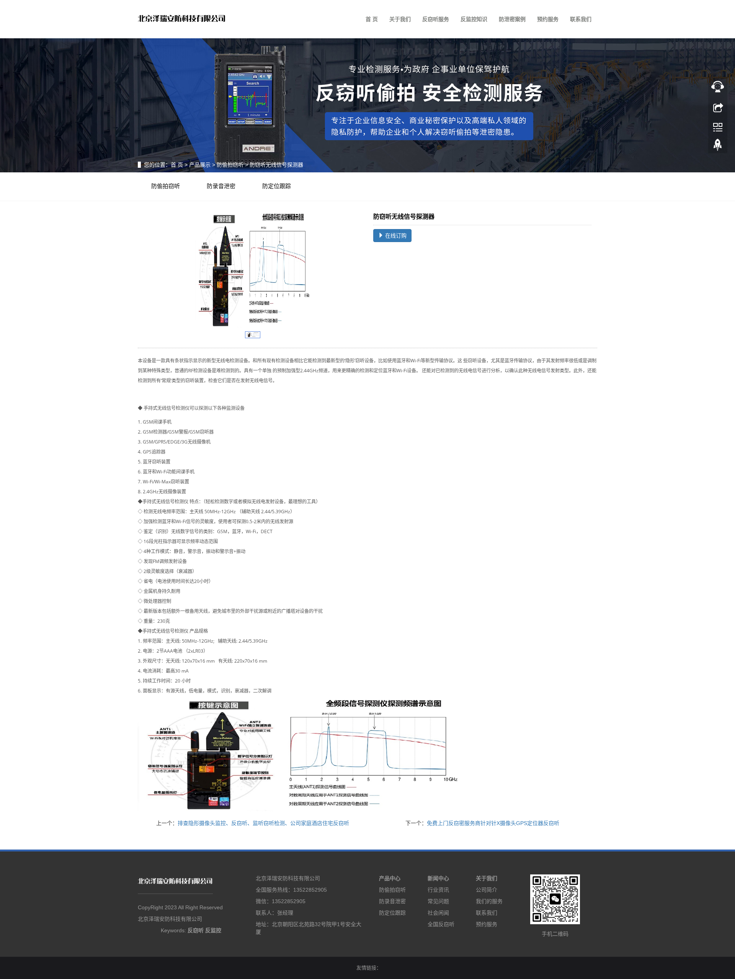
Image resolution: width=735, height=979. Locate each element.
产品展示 (200, 165)
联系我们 (580, 19)
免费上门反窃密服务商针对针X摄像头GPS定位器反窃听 (493, 823)
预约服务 (548, 19)
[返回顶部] (717, 146)
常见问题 (438, 901)
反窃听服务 (435, 19)
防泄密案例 (512, 19)
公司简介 (486, 890)
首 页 (372, 19)
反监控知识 (474, 19)
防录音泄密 (221, 186)
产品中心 (389, 878)
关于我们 (400, 19)
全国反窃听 (441, 924)
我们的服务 (489, 901)
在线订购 (395, 235)
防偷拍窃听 (230, 165)
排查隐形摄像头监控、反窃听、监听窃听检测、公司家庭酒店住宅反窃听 (263, 823)
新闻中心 (438, 878)
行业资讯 (438, 890)
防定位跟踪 (276, 186)
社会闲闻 (438, 913)
